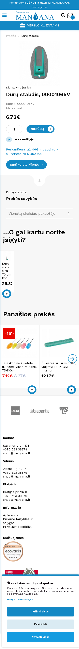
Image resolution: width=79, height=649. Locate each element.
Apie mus (10, 515)
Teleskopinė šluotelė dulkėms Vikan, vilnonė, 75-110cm (19, 366)
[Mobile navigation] (4, 15)
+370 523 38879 (15, 449)
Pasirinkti (40, 624)
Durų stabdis (30, 35)
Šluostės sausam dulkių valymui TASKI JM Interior (59, 366)
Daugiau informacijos (20, 599)
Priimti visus (40, 611)
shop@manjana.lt (16, 453)
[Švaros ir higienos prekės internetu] (29, 15)
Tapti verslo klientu (24, 164)
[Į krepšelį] (6, 293)
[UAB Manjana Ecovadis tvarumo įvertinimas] (13, 551)
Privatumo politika (17, 527)
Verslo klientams (43, 25)
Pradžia (11, 35)
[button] (69, 45)
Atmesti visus (40, 636)
